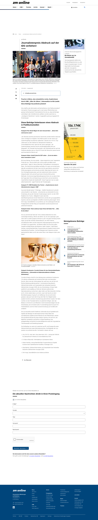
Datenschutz (33, 516)
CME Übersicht (35, 508)
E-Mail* (15, 404)
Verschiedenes (78, 505)
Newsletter (82, 2)
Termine (28, 7)
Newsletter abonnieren (20, 448)
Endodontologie (49, 498)
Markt (49, 7)
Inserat (42, 7)
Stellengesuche (78, 502)
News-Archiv (35, 501)
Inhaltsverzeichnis (30, 93)
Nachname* (16, 429)
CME (21, 7)
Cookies (26, 516)
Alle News (34, 491)
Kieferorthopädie (50, 500)
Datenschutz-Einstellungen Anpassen (62, 516)
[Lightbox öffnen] (58, 262)
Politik (33, 493)
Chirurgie (48, 504)
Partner (14, 516)
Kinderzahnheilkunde (50, 506)
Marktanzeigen (63, 500)
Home (15, 34)
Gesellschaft (34, 497)
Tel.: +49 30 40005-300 (18, 502)
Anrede (15, 410)
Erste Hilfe (34, 506)
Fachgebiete (49, 493)
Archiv (36, 7)
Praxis (33, 495)
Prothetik (48, 502)
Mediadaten (75, 2)
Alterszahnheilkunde (50, 508)
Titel (14, 417)
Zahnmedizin (35, 499)
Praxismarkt (77, 503)
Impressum (42, 516)
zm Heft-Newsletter (48, 456)
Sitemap (49, 516)
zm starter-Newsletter (34, 456)
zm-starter (77, 494)
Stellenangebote (78, 500)
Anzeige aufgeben (79, 507)
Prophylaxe (62, 489)
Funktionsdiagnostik (64, 491)
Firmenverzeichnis (64, 502)
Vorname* (15, 423)
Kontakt (68, 2)
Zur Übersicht (27, 360)
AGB (20, 516)
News (14, 7)
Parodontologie (49, 495)
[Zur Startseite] (21, 2)
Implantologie (49, 497)
